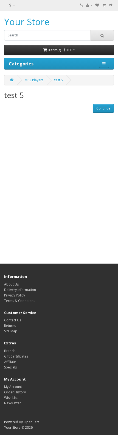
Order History (15, 392)
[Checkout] (111, 5)
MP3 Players (34, 80)
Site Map (10, 331)
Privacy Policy (14, 295)
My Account (13, 386)
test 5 (58, 80)
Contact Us (12, 320)
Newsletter (12, 403)
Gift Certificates (16, 356)
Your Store (27, 22)
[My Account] (89, 5)
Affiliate (10, 361)
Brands (9, 350)
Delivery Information (20, 289)
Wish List (11, 397)
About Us (11, 284)
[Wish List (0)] (97, 5)
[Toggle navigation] (104, 64)
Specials (10, 367)
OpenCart (31, 422)
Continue (103, 108)
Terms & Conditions (19, 300)
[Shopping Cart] (104, 5)
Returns (10, 325)
